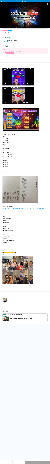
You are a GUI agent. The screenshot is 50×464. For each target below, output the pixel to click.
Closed (37, 462)
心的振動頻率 (6, 46)
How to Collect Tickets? (9, 52)
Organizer (6, 462)
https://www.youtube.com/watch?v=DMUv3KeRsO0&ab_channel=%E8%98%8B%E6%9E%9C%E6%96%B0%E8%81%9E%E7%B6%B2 (23, 208)
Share (46, 3)
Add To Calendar (6, 41)
